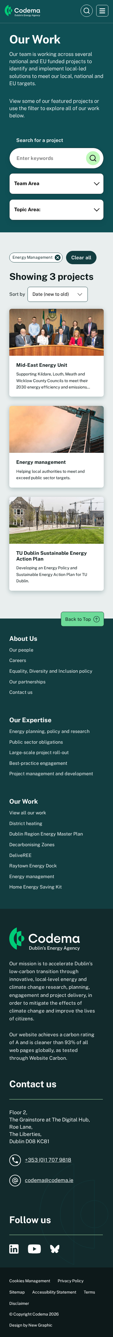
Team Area (26, 183)
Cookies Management (29, 1280)
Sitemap (17, 1292)
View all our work (27, 813)
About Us (23, 638)
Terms (89, 1292)
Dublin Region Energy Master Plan (46, 834)
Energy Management (32, 257)
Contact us (20, 692)
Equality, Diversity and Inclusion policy (50, 671)
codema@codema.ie (49, 1180)
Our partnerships (27, 682)
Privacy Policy (70, 1280)
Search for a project (39, 140)
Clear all (81, 257)
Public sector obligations (36, 742)
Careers (17, 660)
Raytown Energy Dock (33, 866)
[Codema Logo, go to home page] (22, 11)
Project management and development (51, 773)
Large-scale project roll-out (39, 752)
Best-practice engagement (38, 763)
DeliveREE (20, 855)
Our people (21, 650)
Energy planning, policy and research (49, 731)
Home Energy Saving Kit (35, 887)
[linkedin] (14, 1249)
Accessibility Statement (54, 1292)
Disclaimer (19, 1303)
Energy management (31, 876)
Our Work (23, 801)
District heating (25, 823)
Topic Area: (27, 209)
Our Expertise (30, 720)
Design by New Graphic (30, 1325)
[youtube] (34, 1249)
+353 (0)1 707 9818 (48, 1160)
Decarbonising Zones (31, 844)
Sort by (17, 294)
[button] (87, 11)
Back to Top (78, 619)
